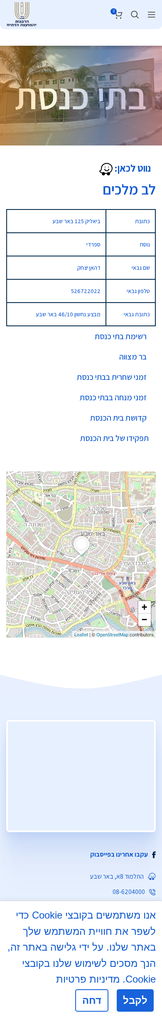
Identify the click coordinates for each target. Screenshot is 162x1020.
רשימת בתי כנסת (121, 336)
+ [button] (144, 607)
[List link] (81, 854)
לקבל (135, 1000)
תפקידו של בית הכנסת (114, 438)
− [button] (144, 619)
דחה (91, 1000)
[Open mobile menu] (151, 14)
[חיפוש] (135, 14)
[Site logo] (21, 13)
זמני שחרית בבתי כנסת (112, 377)
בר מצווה (133, 356)
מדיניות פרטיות (88, 979)
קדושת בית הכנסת (118, 417)
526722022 (86, 291)
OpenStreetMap (112, 634)
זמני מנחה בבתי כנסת (113, 397)
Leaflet (81, 634)
